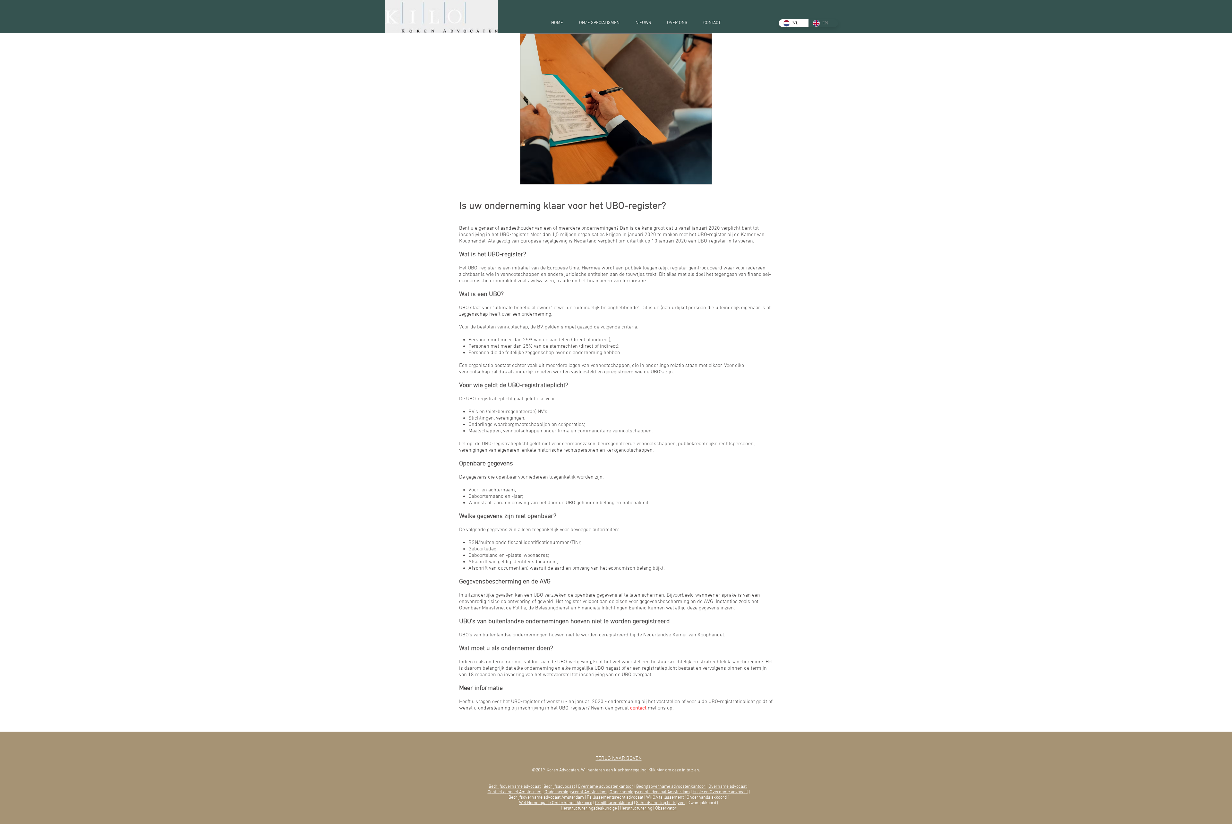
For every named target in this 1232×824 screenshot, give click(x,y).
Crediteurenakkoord (614, 803)
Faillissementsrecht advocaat (615, 797)
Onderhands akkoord (707, 797)
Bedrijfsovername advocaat (515, 786)
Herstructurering (636, 808)
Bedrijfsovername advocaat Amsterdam (546, 797)
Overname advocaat (727, 786)
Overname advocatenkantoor (605, 786)
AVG (545, 582)
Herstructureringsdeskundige (589, 808)
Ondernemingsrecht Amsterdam (575, 792)
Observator (666, 808)
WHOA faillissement (665, 797)
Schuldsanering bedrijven (660, 803)
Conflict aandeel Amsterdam (515, 792)
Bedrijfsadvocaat (559, 786)
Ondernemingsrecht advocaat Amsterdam (650, 792)
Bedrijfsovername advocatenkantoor (671, 786)
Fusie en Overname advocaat (720, 792)
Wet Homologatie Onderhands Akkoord (555, 803)
